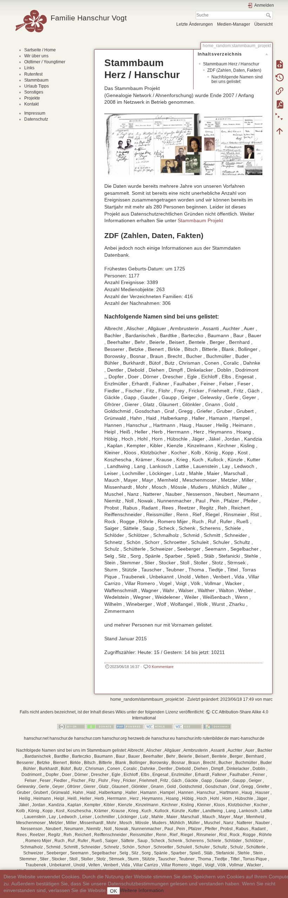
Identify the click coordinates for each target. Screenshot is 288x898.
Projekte (32, 98)
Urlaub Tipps (36, 86)
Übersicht (263, 24)
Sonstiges (33, 92)
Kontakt (31, 104)
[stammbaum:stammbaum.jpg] (183, 144)
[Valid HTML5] (159, 726)
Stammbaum (36, 80)
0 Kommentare (161, 667)
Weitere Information (142, 890)
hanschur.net (36, 738)
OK (113, 891)
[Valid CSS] (188, 726)
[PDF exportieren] (279, 104)
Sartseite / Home (40, 49)
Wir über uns (36, 55)
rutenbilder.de (216, 738)
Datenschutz (36, 119)
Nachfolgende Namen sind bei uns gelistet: (237, 79)
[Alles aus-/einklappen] (279, 117)
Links (29, 67)
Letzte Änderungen (194, 24)
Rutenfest (33, 74)
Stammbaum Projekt (200, 220)
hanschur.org (114, 738)
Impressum (34, 113)
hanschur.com (87, 738)
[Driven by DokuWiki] (217, 726)
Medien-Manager (233, 24)
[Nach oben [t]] (279, 130)
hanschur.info (189, 738)
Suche (269, 15)
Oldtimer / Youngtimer (44, 61)
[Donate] (100, 726)
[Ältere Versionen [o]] (279, 77)
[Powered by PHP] (130, 726)
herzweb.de (139, 738)
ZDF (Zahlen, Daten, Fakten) (234, 70)
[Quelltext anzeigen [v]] (279, 64)
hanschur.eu (163, 738)
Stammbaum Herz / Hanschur (231, 64)
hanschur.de (61, 738)
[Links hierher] (279, 90)
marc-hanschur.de (247, 738)
